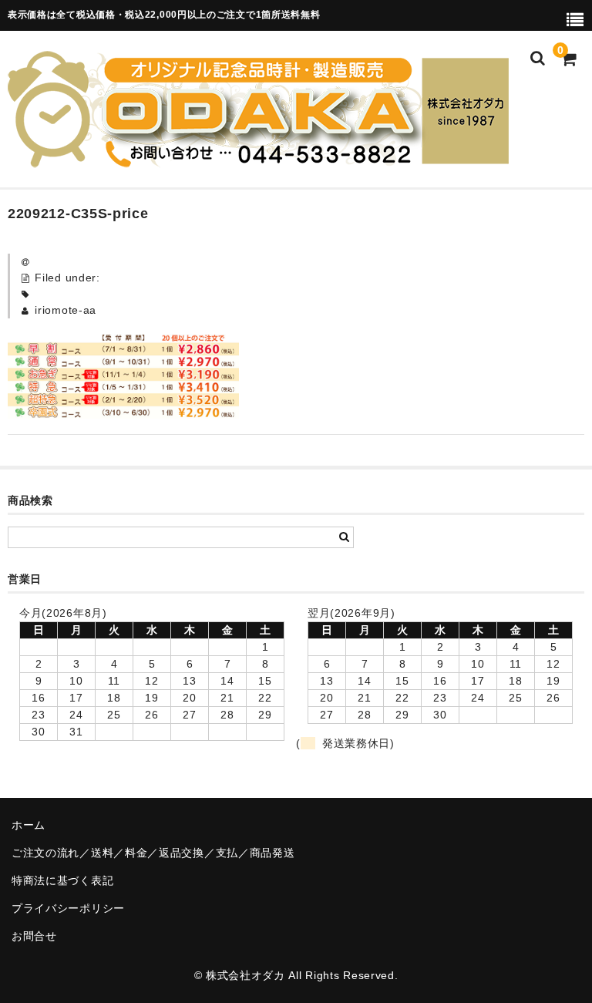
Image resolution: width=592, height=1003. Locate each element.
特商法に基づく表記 (62, 880)
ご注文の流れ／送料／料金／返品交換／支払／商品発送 (153, 852)
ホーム (28, 825)
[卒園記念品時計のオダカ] (258, 158)
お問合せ (34, 936)
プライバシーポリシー (68, 908)
